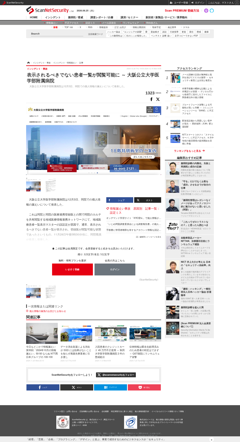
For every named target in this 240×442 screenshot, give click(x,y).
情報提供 (103, 27)
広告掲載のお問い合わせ (89, 411)
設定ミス (90, 22)
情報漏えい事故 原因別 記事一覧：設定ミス (135, 210)
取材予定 (156, 27)
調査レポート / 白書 (101, 17)
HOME (34, 17)
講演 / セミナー (129, 17)
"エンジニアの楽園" (132, 31)
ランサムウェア (131, 22)
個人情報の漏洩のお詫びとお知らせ (47, 311)
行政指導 (174, 31)
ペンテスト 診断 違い (161, 35)
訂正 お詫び (120, 27)
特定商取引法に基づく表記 (122, 411)
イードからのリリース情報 (162, 411)
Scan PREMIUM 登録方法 (182, 10)
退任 (191, 31)
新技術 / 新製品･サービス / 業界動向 (166, 17)
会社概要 (105, 411)
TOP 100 (68, 27)
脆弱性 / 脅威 (75, 17)
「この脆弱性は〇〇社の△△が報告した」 (127, 35)
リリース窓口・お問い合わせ (65, 411)
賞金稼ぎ (155, 31)
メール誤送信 (109, 22)
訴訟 (164, 31)
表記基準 (172, 27)
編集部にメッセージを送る (150, 237)
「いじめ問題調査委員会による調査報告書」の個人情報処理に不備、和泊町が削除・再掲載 (153, 224)
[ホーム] (28, 62)
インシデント (53, 17)
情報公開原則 (139, 27)
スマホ (186, 27)
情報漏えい (52, 22)
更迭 (184, 31)
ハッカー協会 (113, 31)
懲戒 (199, 31)
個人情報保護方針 (142, 411)
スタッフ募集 (178, 411)
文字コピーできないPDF (186, 35)
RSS (90, 27)
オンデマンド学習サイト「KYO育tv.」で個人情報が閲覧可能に (138, 218)
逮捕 (206, 31)
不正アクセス (72, 22)
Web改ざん (152, 22)
